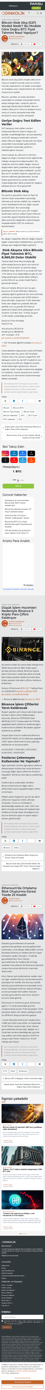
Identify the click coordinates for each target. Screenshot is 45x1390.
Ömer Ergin (15, 899)
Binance (6, 848)
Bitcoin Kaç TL (6, 1300)
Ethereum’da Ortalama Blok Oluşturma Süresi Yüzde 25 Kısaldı (21, 856)
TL (18, 480)
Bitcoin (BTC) (18, 408)
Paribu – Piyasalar (7, 1285)
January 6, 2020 (32, 699)
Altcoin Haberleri (7, 1298)
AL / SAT (36, 8)
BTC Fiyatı (32, 416)
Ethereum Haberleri (10, 885)
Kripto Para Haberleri (11, 20)
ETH (5, 1071)
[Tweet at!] (5, 401)
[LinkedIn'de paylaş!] (14, 401)
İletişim (4, 1278)
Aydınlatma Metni (13, 1322)
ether (13, 1071)
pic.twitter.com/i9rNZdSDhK (15, 338)
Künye (4, 1268)
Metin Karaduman (17, 37)
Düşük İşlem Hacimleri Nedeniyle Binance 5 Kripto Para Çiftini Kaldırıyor (23, 428)
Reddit (31, 461)
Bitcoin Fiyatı (29, 412)
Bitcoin (6, 408)
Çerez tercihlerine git (22, 1378)
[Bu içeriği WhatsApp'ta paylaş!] (31, 401)
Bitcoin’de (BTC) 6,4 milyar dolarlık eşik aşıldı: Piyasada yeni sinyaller (18, 524)
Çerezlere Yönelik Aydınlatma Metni (13, 1276)
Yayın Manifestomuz (8, 1270)
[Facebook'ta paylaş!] (22, 401)
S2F (20, 419)
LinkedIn (14, 454)
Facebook (22, 454)
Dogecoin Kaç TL (7, 1303)
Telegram (22, 461)
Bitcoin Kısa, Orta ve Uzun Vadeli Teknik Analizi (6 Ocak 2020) (23, 436)
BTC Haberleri (9, 419)
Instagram (5, 454)
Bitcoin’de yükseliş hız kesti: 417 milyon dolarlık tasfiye (18, 510)
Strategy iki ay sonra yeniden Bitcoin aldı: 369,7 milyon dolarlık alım (17, 502)
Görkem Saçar (7, 1140)
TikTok (31, 454)
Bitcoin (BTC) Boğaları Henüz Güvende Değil (23, 1078)
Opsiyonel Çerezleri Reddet (22, 1387)
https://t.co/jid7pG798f (26, 691)
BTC (23, 416)
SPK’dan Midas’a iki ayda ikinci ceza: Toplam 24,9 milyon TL (17, 531)
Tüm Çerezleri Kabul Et (22, 1382)
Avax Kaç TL (5, 1305)
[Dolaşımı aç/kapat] (41, 13)
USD (22, 480)
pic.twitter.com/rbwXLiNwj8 (15, 694)
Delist (16, 848)
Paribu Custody (6, 1288)
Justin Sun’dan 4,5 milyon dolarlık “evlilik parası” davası (17, 516)
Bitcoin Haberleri (10, 416)
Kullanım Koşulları (7, 1273)
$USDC (26, 688)
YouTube (14, 461)
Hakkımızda (5, 1265)
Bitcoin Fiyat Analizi (11, 412)
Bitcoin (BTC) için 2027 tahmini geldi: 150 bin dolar (21, 233)
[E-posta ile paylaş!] (39, 401)
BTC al (18, 486)
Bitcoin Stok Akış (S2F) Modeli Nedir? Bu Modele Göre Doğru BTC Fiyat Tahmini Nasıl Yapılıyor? (21, 866)
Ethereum (23, 1071)
